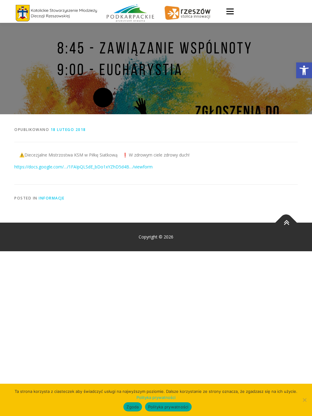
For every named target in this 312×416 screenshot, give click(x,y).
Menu (230, 11)
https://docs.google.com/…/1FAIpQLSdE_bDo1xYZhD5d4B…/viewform (83, 167)
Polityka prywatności (156, 397)
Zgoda (132, 406)
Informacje (51, 198)
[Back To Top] (286, 223)
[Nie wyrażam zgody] (304, 400)
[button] (304, 70)
